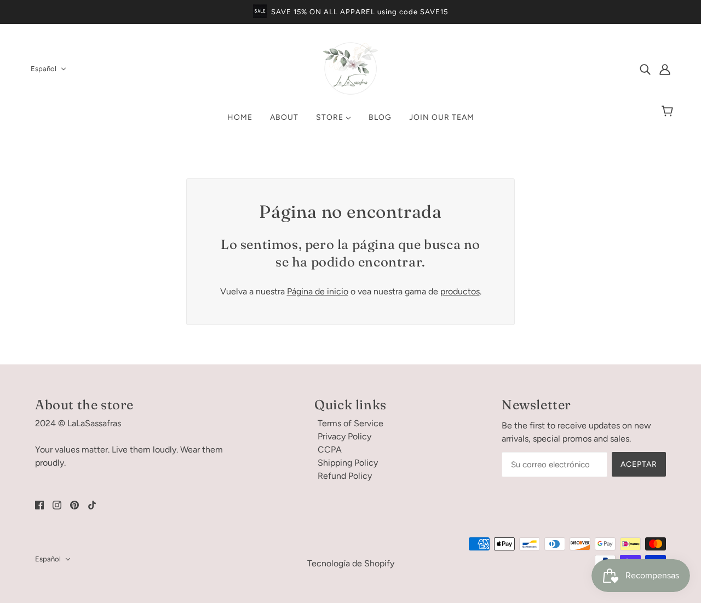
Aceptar (638, 464)
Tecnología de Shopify (350, 563)
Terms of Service (350, 423)
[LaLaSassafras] (350, 93)
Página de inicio (317, 291)
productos (460, 291)
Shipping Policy (348, 462)
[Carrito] (669, 111)
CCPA (330, 449)
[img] (645, 69)
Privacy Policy (344, 436)
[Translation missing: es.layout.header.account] (665, 69)
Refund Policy (345, 476)
